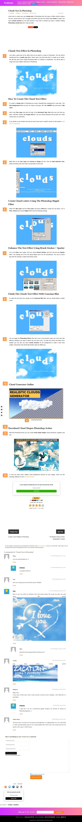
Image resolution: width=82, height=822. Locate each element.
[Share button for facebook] (1, 409)
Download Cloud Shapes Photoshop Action (30, 428)
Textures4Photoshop (42, 545)
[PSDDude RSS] (6, 786)
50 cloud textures (29, 476)
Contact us (63, 817)
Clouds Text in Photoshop (20, 11)
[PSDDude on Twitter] (10, 786)
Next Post (60, 531)
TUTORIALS (19, 2)
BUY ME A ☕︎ (34, 4)
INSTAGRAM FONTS (62, 2)
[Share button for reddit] (1, 406)
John (14, 591)
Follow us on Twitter (29, 817)
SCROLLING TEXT (31, 2)
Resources (16, 805)
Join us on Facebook (39, 817)
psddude (12, 13)
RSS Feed (58, 817)
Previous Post (13, 531)
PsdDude (8, 3)
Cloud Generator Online (21, 384)
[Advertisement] (36, 40)
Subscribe (36, 491)
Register (20, 783)
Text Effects (25, 13)
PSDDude (22, 567)
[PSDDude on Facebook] (14, 786)
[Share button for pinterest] (1, 415)
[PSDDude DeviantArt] (17, 786)
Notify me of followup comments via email (37, 774)
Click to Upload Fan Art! (11, 753)
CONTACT (29, 4)
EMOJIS (43, 2)
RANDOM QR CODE (70, 2)
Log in (14, 783)
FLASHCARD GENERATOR (22, 4)
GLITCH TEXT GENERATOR (52, 2)
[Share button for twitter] (1, 412)
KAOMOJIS (38, 2)
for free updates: (27, 812)
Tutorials (18, 13)
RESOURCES (24, 2)
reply (14, 562)
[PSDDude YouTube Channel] (21, 786)
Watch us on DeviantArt (50, 817)
